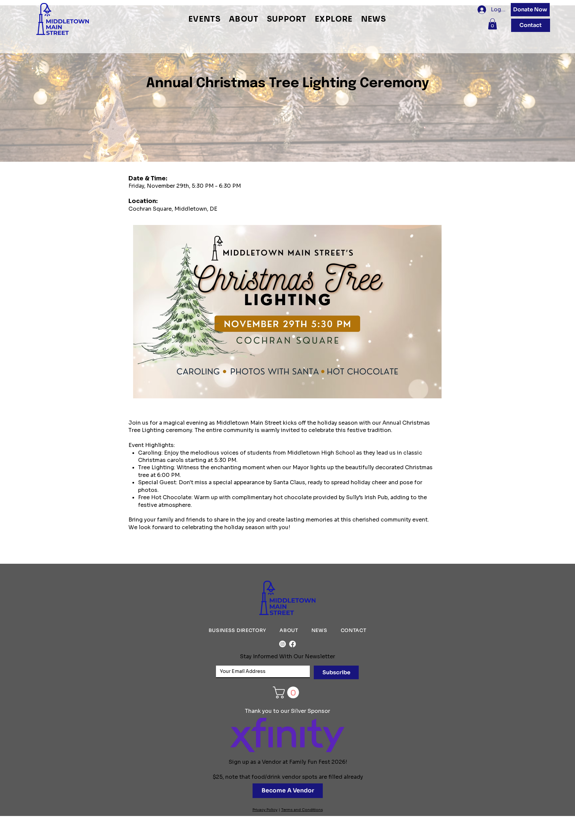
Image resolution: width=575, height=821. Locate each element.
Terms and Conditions (302, 809)
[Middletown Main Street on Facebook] (292, 644)
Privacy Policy (265, 809)
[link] (287, 692)
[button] (205, 19)
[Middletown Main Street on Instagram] (282, 644)
